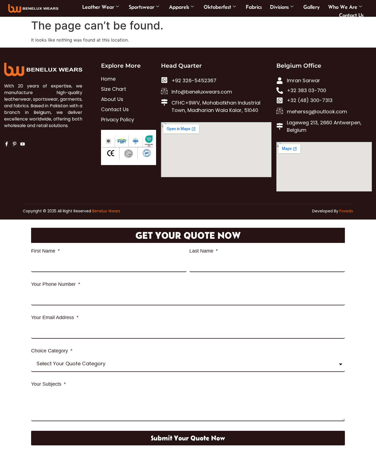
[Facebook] (6, 144)
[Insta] (14, 144)
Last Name (202, 251)
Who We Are (342, 7)
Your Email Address (53, 317)
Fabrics (254, 7)
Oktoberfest (217, 7)
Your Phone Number (54, 284)
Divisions (279, 7)
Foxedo (345, 211)
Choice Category (50, 350)
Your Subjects (47, 384)
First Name (44, 251)
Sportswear (141, 7)
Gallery (311, 7)
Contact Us (351, 15)
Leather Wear (98, 7)
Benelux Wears (106, 211)
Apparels (179, 7)
